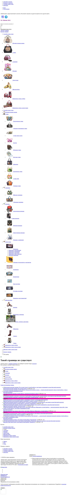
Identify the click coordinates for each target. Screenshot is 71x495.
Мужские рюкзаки (17, 225)
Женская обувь (16, 89)
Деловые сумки (17, 185)
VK (1, 20)
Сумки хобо (16, 178)
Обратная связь (4, 474)
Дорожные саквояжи (18, 202)
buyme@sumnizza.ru (37, 456)
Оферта (5, 441)
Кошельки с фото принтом (15, 254)
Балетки (15, 307)
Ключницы (16, 269)
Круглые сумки (17, 157)
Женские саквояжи (17, 195)
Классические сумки (18, 121)
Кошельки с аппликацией (15, 250)
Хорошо (2, 487)
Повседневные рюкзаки (19, 232)
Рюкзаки (15, 71)
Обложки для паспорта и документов (22, 262)
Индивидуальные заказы (18, 43)
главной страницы (13, 363)
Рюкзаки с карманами (18, 240)
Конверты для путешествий (19, 298)
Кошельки (15, 249)
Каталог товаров (5, 30)
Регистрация (6, 9)
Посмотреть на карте (23, 464)
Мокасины (15, 328)
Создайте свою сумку (8, 4)
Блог (4, 442)
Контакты (5, 5)
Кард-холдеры (16, 284)
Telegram (5, 20)
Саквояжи (15, 61)
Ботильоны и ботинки (18, 314)
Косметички (16, 276)
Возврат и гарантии (8, 3)
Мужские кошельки (13, 255)
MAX (9, 20)
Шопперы (15, 164)
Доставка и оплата (7, 1)
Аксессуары (15, 80)
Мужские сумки (17, 150)
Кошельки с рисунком (14, 252)
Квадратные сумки (17, 171)
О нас (4, 444)
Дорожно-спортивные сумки (20, 128)
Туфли (14, 343)
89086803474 (4, 475)
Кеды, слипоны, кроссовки (22, 321)
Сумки (14, 52)
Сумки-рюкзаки (15, 218)
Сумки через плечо (17, 135)
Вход (4, 7)
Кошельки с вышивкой (14, 251)
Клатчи (15, 142)
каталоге (34, 363)
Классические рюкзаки (18, 211)
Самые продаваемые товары (7, 385)
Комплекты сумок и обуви (19, 98)
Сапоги (15, 336)
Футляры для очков (17, 291)
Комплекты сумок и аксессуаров (20, 108)
